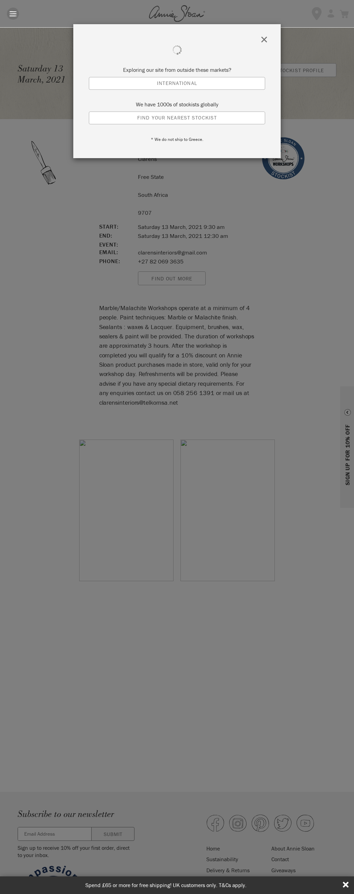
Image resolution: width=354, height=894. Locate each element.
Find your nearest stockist (177, 117)
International (177, 83)
